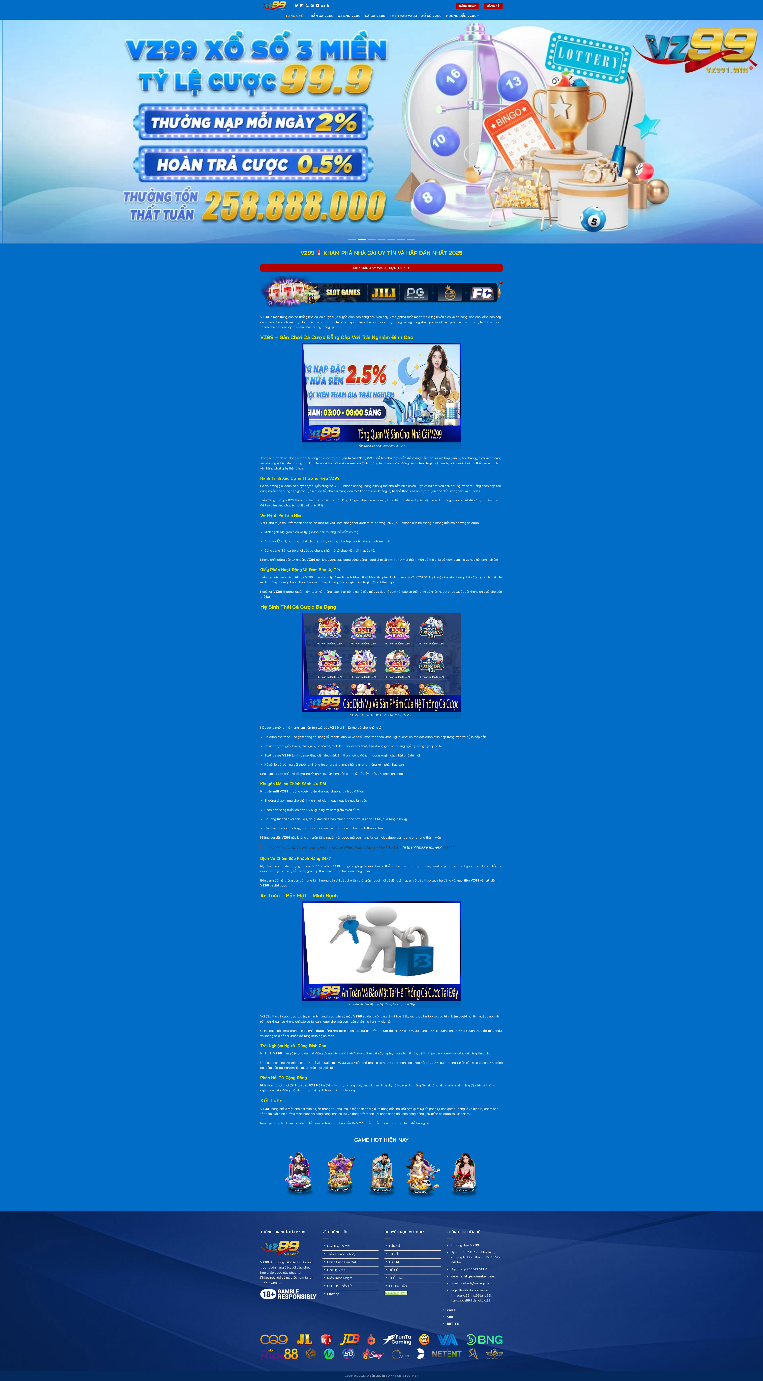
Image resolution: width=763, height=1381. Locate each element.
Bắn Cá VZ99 (322, 16)
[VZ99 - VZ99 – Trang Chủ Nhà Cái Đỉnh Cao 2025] (274, 6)
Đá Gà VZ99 (375, 16)
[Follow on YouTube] (317, 6)
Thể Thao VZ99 (403, 16)
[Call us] (307, 6)
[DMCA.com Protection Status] (396, 1293)
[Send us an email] (301, 6)
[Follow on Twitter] (296, 6)
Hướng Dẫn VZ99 (461, 16)
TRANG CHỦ (294, 16)
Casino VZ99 (349, 16)
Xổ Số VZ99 (431, 16)
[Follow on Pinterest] (312, 6)
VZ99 (264, 317)
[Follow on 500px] (323, 6)
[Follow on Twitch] (328, 6)
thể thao (402, 491)
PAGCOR (417, 577)
